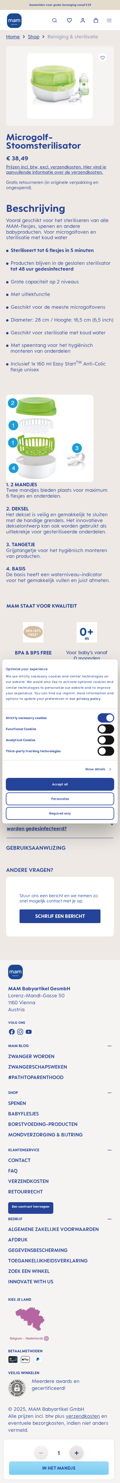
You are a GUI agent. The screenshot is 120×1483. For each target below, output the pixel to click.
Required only (60, 813)
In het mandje (58, 1468)
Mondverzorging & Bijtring (45, 1135)
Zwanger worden (31, 1056)
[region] (60, 86)
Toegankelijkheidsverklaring (48, 1261)
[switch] (106, 729)
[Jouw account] (82, 21)
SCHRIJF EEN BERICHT (60, 916)
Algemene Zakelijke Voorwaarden (53, 1229)
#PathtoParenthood (35, 1077)
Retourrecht (25, 1192)
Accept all (60, 784)
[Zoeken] (54, 21)
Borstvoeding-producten (42, 1124)
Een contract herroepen (31, 1207)
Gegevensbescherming (38, 1250)
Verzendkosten (28, 1181)
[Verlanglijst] (69, 21)
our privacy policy (85, 699)
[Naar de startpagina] (14, 20)
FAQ (12, 1171)
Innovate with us (30, 1282)
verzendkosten (83, 1416)
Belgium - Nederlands (27, 1338)
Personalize (60, 799)
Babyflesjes (23, 1114)
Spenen (17, 1103)
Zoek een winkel (29, 1271)
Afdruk (18, 1240)
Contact (19, 1160)
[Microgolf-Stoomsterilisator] (60, 86)
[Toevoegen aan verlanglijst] (102, 57)
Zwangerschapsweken (37, 1067)
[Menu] (109, 21)
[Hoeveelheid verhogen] (77, 1453)
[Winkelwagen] (95, 21)
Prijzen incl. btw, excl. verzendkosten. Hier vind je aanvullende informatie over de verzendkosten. (56, 169)
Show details (95, 769)
